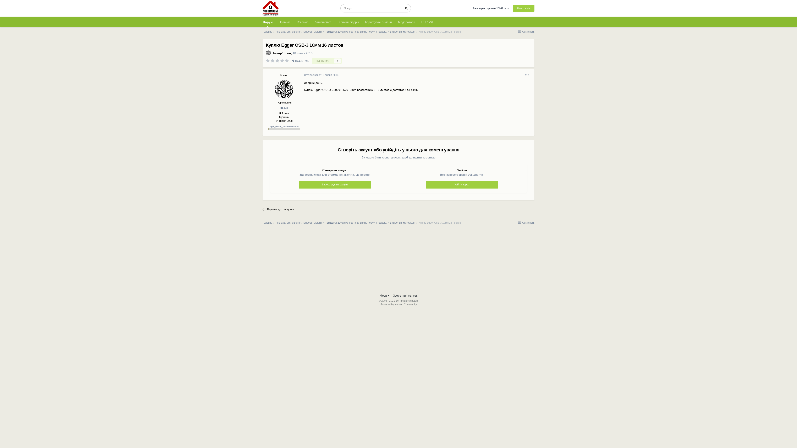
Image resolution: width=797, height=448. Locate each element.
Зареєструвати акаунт (335, 184)
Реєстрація (523, 8)
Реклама (302, 22)
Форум (268, 22)
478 (285, 108)
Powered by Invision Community (398, 304)
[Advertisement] (398, 260)
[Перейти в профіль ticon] (268, 52)
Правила (285, 22)
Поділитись (301, 60)
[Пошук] (406, 8)
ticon (287, 53)
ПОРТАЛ (427, 22)
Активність (322, 22)
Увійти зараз (462, 184)
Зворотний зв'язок (405, 295)
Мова (384, 295)
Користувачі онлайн (378, 22)
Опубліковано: (321, 75)
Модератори (406, 22)
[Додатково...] (527, 75)
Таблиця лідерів (348, 22)
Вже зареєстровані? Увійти (490, 8)
